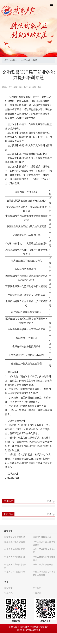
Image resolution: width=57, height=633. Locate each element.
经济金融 (26, 60)
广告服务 (37, 592)
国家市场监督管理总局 (14, 537)
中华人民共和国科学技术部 (15, 566)
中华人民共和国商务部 (14, 557)
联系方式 (8, 592)
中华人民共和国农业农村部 (44, 551)
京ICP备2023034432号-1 (28, 630)
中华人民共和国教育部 (14, 549)
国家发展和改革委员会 (14, 541)
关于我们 (37, 588)
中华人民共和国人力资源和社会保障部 (44, 573)
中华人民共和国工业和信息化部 (44, 543)
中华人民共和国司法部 (14, 572)
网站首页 (8, 588)
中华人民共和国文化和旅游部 (44, 558)
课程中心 (15, 60)
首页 (6, 60)
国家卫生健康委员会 (42, 537)
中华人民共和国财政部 (43, 564)
